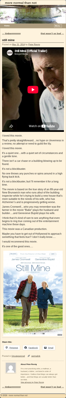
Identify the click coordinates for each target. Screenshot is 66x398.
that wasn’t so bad (52, 33)
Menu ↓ (58, 26)
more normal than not (21, 2)
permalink (35, 356)
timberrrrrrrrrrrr (11, 33)
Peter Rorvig (34, 44)
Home (7, 26)
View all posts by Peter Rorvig (32, 382)
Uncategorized (18, 356)
